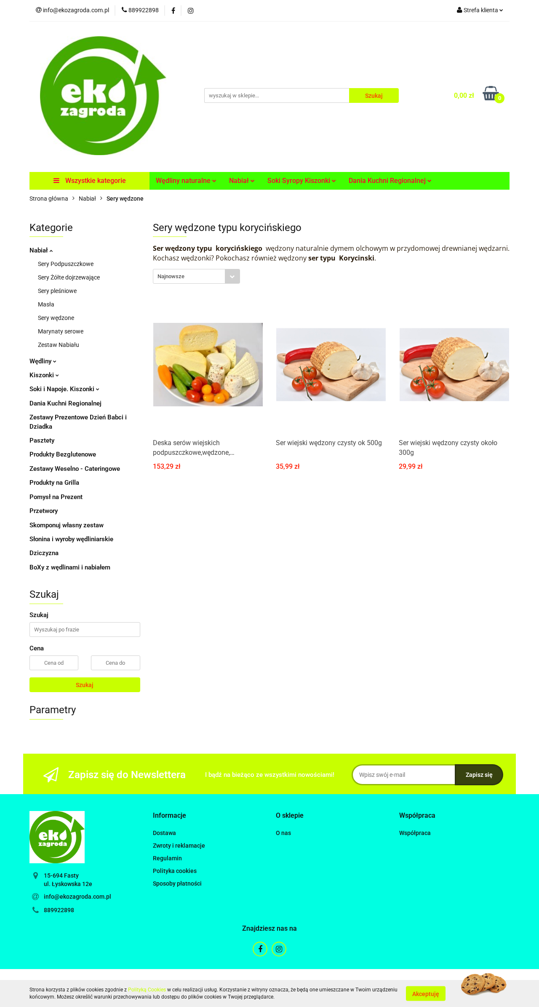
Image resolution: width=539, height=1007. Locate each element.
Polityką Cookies (147, 990)
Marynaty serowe (60, 331)
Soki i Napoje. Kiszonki (62, 389)
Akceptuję (425, 993)
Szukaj (84, 685)
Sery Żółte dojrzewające (69, 277)
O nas (283, 833)
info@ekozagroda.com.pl (77, 896)
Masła (46, 304)
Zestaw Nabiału (58, 344)
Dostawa (164, 833)
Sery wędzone (56, 317)
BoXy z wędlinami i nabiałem (69, 567)
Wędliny (41, 361)
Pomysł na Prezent (56, 497)
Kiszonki (42, 375)
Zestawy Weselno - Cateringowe (74, 469)
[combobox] (196, 276)
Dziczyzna (44, 553)
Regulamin (167, 858)
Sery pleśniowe (57, 290)
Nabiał (39, 250)
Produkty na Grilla (54, 482)
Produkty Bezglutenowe (62, 454)
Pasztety (41, 440)
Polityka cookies (175, 870)
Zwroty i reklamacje (179, 845)
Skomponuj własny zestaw (66, 525)
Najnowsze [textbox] (170, 276)
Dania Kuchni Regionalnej (65, 403)
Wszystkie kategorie (95, 181)
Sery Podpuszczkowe (65, 263)
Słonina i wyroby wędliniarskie (71, 539)
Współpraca (415, 833)
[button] (169, 816)
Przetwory (43, 511)
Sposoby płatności (177, 883)
